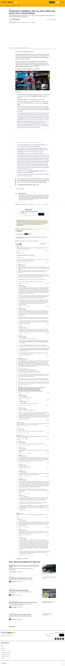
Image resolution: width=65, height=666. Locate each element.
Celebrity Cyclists (33, 204)
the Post (22, 113)
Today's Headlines (44, 204)
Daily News (46, 108)
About (2, 644)
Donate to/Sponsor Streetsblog (5, 652)
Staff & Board (3, 650)
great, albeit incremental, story (33, 94)
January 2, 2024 (35, 184)
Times (31, 148)
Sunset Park (11, 564)
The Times (19, 99)
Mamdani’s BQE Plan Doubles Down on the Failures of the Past (23, 602)
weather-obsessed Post (34, 170)
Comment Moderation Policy (5, 654)
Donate (18, 5)
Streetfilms (14, 5)
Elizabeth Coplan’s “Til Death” (21, 66)
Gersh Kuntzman (16, 19)
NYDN (38, 146)
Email (26, 214)
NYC (4, 5)
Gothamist (35, 148)
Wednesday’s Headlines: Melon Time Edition (19, 590)
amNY (25, 99)
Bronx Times (21, 153)
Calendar (2, 646)
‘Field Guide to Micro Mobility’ (5, 656)
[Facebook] (58, 639)
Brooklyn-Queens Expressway (13, 601)
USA (1, 5)
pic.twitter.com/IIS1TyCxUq (40, 182)
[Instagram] (63, 639)
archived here (31, 199)
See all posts (12, 626)
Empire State (8, 5)
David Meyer (13, 619)
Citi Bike (39, 204)
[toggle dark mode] (57, 2)
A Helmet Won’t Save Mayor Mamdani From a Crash (20, 578)
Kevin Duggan (13, 571)
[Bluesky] (61, 639)
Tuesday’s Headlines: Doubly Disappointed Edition (20, 614)
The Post (47, 161)
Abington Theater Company (40, 64)
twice (24, 109)
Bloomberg (34, 96)
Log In (51, 2)
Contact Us (2, 648)
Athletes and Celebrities (24, 204)
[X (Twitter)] (56, 639)
